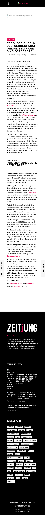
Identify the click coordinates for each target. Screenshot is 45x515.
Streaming (31, 471)
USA (18, 478)
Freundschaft (30, 440)
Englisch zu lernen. (13, 256)
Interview (22, 451)
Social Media (18, 471)
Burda (29, 430)
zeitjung (23, 54)
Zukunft (11, 39)
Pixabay (17, 286)
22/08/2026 (19, 384)
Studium (19, 475)
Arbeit (28, 427)
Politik (19, 464)
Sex (34, 468)
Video (24, 478)
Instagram (29, 283)
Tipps (27, 475)
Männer (29, 461)
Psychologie (30, 464)
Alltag (10, 427)
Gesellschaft (27, 444)
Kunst (30, 451)
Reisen (10, 468)
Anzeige (19, 427)
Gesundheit (12, 447)
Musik (21, 461)
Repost (19, 468)
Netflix (10, 464)
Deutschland (13, 434)
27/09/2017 (13, 54)
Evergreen (25, 434)
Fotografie (26, 437)
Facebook (13, 283)
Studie (10, 475)
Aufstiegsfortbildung (28, 115)
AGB (28, 509)
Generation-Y (12, 444)
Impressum (14, 503)
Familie (10, 437)
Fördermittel (32, 193)
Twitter (19, 283)
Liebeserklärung (14, 457)
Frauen (18, 440)
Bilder (21, 430)
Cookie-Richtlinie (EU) (23, 512)
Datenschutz (18, 509)
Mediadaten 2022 (28, 503)
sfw (9, 471)
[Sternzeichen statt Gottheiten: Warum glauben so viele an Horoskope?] (11, 397)
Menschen (11, 461)
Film (17, 437)
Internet (11, 451)
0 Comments (31, 54)
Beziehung (11, 430)
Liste (27, 457)
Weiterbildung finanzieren (15, 106)
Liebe (17, 454)
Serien (27, 468)
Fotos (9, 440)
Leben (9, 454)
